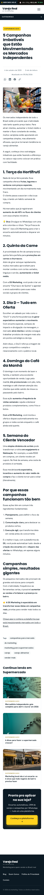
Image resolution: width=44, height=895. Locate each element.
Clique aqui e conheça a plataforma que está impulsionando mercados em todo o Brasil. (22, 622)
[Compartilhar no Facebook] (15, 79)
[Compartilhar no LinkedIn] (10, 79)
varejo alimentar (21, 653)
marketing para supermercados (19, 648)
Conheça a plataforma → (22, 820)
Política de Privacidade (30, 874)
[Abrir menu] (39, 9)
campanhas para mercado (22, 638)
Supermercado (11, 29)
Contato (6, 880)
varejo (7, 653)
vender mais (10, 658)
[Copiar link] (20, 79)
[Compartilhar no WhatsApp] (5, 79)
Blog (4, 874)
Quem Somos (14, 874)
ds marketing (10, 643)
